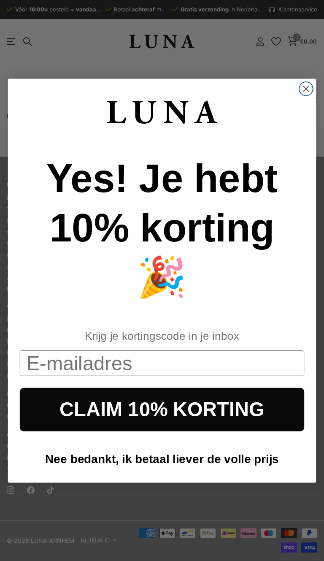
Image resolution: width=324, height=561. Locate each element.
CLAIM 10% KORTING (161, 409)
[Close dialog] (306, 88)
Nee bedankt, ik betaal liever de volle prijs (162, 458)
